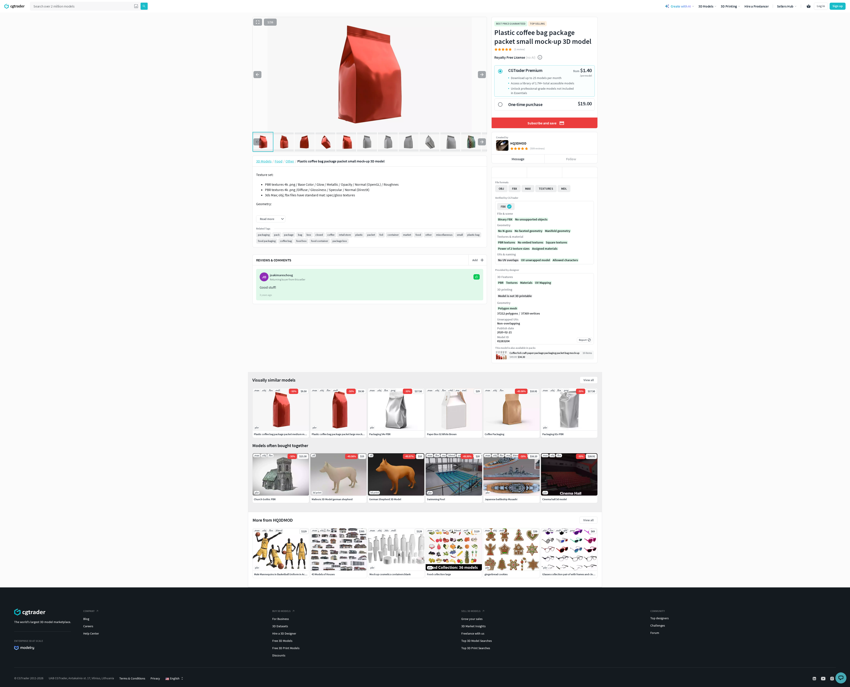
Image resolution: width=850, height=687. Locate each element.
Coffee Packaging (494, 434)
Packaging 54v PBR (379, 434)
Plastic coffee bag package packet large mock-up (339, 434)
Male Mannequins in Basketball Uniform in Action (281, 574)
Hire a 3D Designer (284, 633)
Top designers (659, 618)
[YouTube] (823, 678)
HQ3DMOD (518, 143)
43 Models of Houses (323, 574)
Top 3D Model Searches (476, 641)
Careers (88, 626)
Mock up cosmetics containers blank (390, 574)
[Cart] (808, 6)
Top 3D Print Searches (475, 648)
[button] (136, 6)
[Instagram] (832, 678)
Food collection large (439, 574)
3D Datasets (280, 626)
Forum (654, 633)
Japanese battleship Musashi (501, 499)
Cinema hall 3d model (554, 499)
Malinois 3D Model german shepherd (332, 499)
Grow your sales (472, 619)
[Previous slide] (257, 74)
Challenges (657, 625)
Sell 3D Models (471, 611)
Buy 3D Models (281, 611)
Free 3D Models (282, 641)
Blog (86, 619)
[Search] (144, 6)
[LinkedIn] (814, 678)
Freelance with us (472, 633)
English (172, 678)
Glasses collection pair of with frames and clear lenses (572, 574)
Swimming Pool (436, 499)
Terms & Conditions (132, 678)
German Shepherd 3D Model (385, 499)
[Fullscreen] (257, 22)
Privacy (155, 678)
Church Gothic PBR (265, 499)
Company (89, 611)
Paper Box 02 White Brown (442, 434)
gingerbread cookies (496, 574)
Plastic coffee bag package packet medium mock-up (283, 434)
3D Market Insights (473, 626)
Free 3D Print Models (285, 648)
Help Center (91, 633)
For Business (280, 619)
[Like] (509, 172)
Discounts (278, 655)
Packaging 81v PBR (553, 434)
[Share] (579, 172)
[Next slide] (482, 74)
